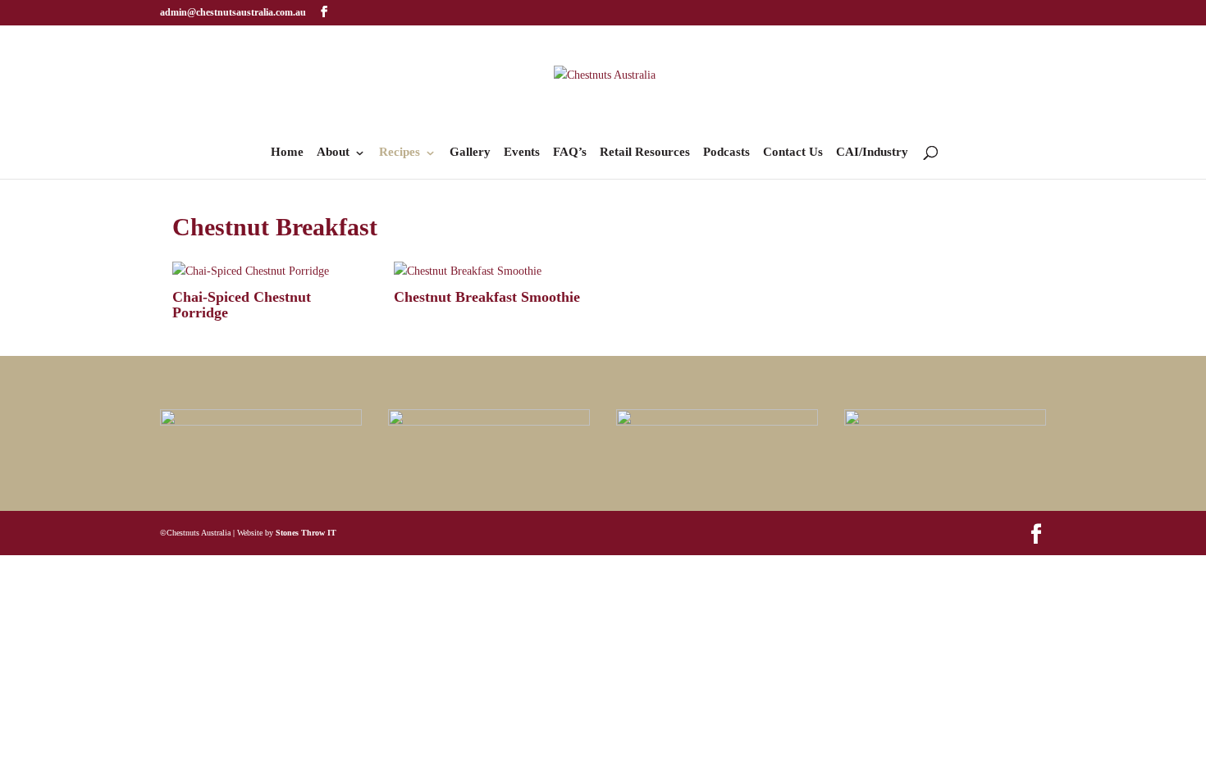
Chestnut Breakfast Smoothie (487, 297)
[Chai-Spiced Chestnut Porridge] (270, 271)
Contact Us (793, 152)
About (333, 152)
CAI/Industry (872, 152)
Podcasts (726, 152)
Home (287, 152)
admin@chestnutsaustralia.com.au (233, 12)
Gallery (470, 152)
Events (522, 152)
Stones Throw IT (306, 532)
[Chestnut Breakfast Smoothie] (492, 271)
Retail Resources (645, 152)
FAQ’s (570, 152)
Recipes (399, 152)
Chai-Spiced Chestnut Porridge (241, 305)
